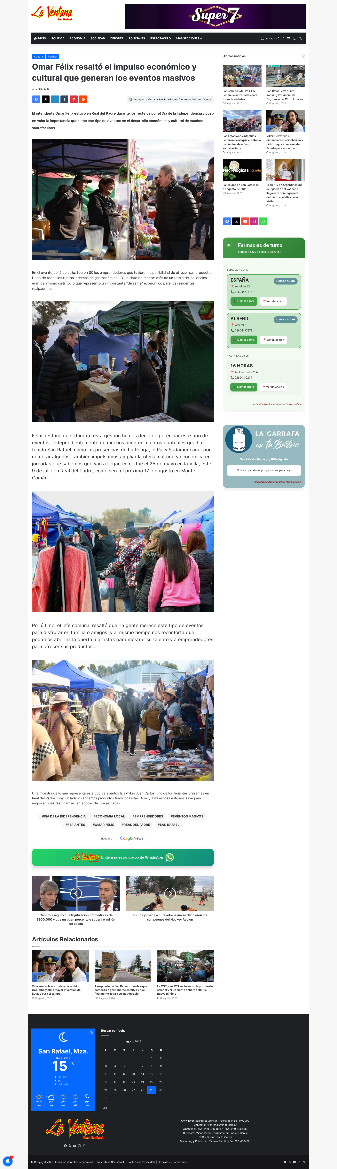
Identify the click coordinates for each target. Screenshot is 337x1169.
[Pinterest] (74, 99)
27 (133, 1089)
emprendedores (149, 816)
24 (105, 1089)
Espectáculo (160, 38)
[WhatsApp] (84, 1145)
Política (57, 38)
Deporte (116, 38)
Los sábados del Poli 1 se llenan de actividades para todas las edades (240, 95)
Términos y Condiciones (173, 1162)
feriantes (76, 825)
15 (151, 1073)
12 (124, 1073)
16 (161, 1073)
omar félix (104, 825)
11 (115, 1073)
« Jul (104, 1107)
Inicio (41, 38)
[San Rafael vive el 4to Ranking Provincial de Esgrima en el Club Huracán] (285, 76)
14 (142, 1073)
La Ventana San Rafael (110, 1162)
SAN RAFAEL (169, 825)
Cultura (38, 56)
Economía (77, 38)
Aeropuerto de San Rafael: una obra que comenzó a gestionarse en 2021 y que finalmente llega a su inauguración (121, 989)
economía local (110, 816)
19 (124, 1081)
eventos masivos (188, 816)
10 (106, 1073)
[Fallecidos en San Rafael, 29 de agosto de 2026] (242, 170)
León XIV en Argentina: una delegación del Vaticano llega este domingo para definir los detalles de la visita (284, 193)
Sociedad (98, 38)
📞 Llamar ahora (244, 301)
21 (142, 1081)
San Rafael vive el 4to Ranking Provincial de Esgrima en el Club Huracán (284, 95)
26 (124, 1089)
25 (115, 1089)
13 (133, 1073)
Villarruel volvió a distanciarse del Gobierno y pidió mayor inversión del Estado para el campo (56, 989)
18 (115, 1081)
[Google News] (131, 838)
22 (151, 1081)
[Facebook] (36, 99)
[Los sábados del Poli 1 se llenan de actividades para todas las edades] (242, 76)
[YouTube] (75, 1145)
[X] (46, 99)
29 (151, 1089)
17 (106, 1081)
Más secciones (187, 38)
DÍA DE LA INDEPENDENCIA (65, 816)
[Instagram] (79, 1145)
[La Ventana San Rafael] (52, 13)
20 (133, 1081)
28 (142, 1089)
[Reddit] (83, 99)
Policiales (137, 38)
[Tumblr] (64, 99)
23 (160, 1081)
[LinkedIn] (55, 99)
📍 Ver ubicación (273, 301)
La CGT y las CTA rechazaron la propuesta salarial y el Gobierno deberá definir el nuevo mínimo (185, 989)
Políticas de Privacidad (141, 1162)
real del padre (137, 825)
